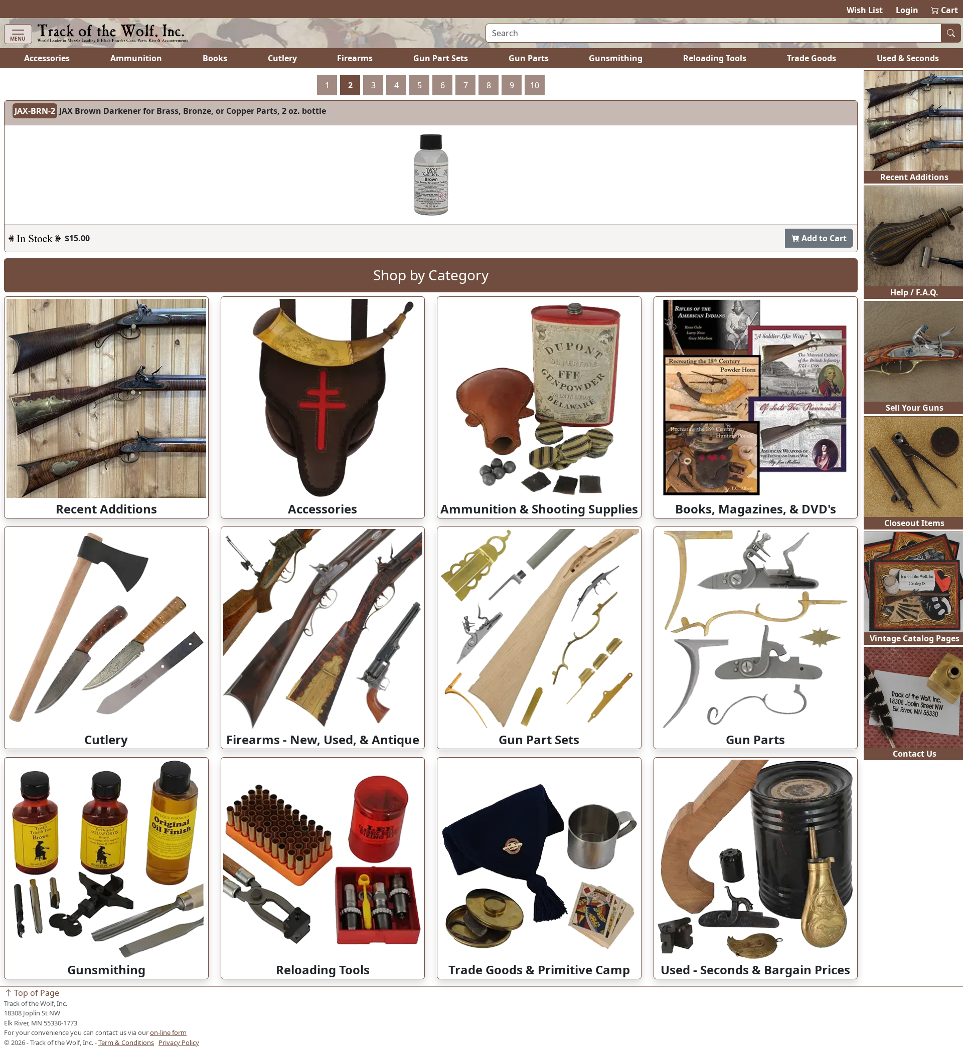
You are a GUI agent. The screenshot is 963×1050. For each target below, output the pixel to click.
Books (215, 58)
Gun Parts (529, 58)
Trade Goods (811, 58)
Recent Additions (914, 177)
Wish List (865, 10)
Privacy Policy (178, 1042)
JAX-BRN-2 (35, 110)
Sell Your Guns (914, 407)
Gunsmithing (616, 58)
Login (907, 10)
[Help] (35, 238)
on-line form (168, 1032)
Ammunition (136, 58)
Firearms (355, 58)
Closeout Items (914, 523)
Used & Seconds (908, 58)
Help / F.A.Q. (914, 292)
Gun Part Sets (440, 58)
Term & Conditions (126, 1042)
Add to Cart (823, 238)
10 (534, 85)
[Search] (951, 33)
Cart (945, 10)
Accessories (47, 58)
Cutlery (282, 58)
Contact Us (914, 753)
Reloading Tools (714, 58)
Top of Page (35, 992)
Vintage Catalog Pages (914, 638)
